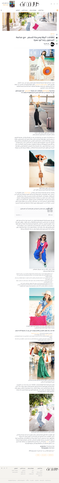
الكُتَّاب (27, 480)
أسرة (41, 470)
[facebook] (57, 4)
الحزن (47, 441)
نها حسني (27, 91)
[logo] (29, 4)
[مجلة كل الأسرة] (51, 469)
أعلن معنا (42, 480)
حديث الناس (24, 10)
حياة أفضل (41, 10)
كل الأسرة (46, 43)
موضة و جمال (33, 10)
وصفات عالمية (15, 470)
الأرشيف (36, 480)
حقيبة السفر (27, 192)
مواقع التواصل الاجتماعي (41, 84)
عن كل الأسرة (48, 480)
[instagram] (54, 4)
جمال (33, 472)
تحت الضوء (23, 472)
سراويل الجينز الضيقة (35, 333)
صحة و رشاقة (39, 472)
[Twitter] (56, 38)
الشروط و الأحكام (21, 480)
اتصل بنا (31, 480)
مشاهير (23, 470)
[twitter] (51, 4)
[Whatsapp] (56, 41)
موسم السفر (45, 91)
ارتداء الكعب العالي (48, 334)
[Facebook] (56, 35)
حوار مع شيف (15, 472)
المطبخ (18, 10)
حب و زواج (40, 475)
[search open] (2, 10)
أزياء (33, 470)
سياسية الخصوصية (12, 480)
